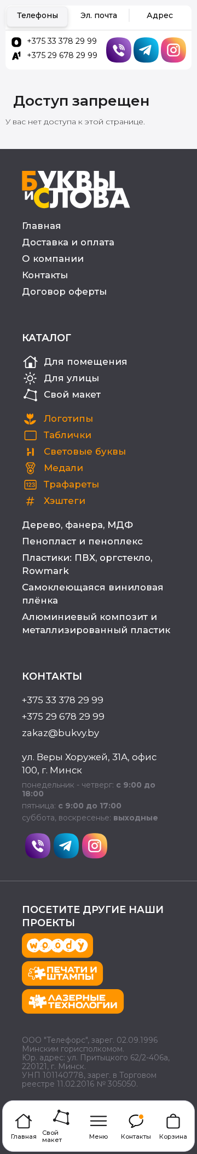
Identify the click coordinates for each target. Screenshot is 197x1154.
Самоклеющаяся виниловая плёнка (93, 594)
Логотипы (68, 418)
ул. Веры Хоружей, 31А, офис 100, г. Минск (89, 763)
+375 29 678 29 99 (62, 55)
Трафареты (71, 484)
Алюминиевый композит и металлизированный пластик (96, 623)
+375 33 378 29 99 (62, 41)
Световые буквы (85, 451)
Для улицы (71, 377)
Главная (41, 225)
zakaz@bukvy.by (60, 732)
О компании (53, 258)
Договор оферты (64, 291)
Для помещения (86, 361)
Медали (63, 467)
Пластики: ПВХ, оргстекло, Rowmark (87, 564)
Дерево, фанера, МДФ (77, 524)
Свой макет (72, 394)
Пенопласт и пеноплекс (82, 541)
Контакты (45, 274)
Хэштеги (64, 500)
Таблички (67, 434)
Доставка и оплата (68, 242)
